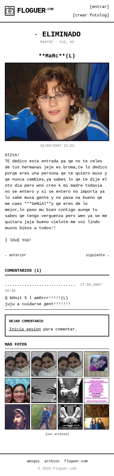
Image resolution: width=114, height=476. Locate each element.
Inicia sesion (25, 329)
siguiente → (97, 255)
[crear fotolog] (91, 15)
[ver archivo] (57, 434)
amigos (33, 461)
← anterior (15, 255)
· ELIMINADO (57, 34)
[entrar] (99, 6)
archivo (51, 461)
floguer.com (76, 461)
